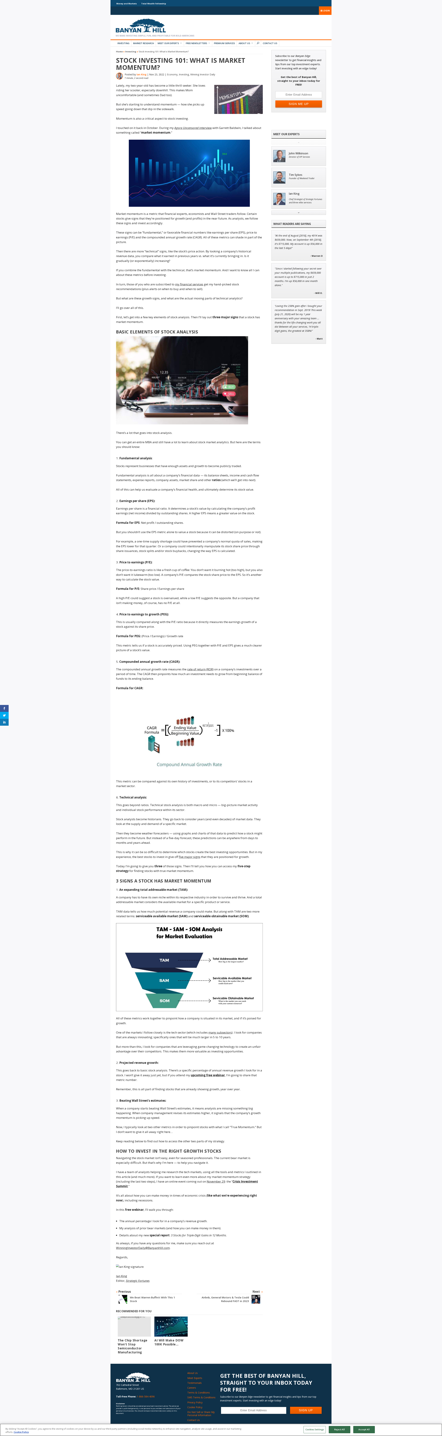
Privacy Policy (195, 1402)
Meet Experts (194, 1378)
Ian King (141, 74)
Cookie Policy (194, 1407)
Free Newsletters (196, 43)
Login (326, 10)
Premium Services (224, 43)
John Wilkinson (298, 153)
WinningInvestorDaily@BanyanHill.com (143, 1248)
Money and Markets (126, 3)
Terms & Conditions (198, 1392)
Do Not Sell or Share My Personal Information (201, 1413)
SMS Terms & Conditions (201, 1397)
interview (193, 128)
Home (119, 51)
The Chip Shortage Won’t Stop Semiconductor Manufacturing (132, 1346)
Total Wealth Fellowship (153, 3)
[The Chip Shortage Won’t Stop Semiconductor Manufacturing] (134, 1326)
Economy (172, 74)
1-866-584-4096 (146, 1396)
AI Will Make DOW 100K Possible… (168, 1342)
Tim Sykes (295, 175)
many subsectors (220, 1032)
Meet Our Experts (168, 43)
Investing (123, 43)
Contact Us (270, 43)
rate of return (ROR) (200, 669)
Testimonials (194, 1382)
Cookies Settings (314, 1429)
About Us (244, 43)
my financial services (189, 284)
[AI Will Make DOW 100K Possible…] (171, 1326)
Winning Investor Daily (202, 74)
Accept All (364, 1429)
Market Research (143, 43)
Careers (191, 1387)
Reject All (339, 1429)
